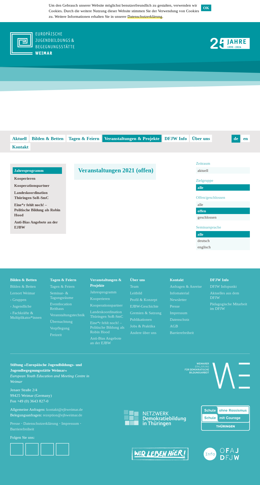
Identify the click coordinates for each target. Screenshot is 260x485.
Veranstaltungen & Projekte (131, 138)
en (245, 138)
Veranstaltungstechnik (67, 315)
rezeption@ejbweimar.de (62, 415)
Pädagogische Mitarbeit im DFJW (228, 306)
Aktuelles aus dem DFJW (224, 295)
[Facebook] (16, 449)
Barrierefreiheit (182, 333)
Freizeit (56, 335)
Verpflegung (60, 328)
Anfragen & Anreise (186, 286)
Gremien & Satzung (145, 313)
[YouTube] (47, 449)
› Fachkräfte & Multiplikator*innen (26, 315)
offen (202, 211)
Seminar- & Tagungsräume (61, 295)
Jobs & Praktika (142, 326)
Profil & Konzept (143, 300)
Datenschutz (179, 319)
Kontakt (20, 146)
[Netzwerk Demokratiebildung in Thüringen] (155, 418)
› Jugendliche (20, 306)
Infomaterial (179, 293)
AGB (174, 326)
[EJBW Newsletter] (62, 449)
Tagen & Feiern (84, 138)
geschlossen (207, 217)
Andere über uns (143, 333)
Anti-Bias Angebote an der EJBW (36, 224)
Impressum (178, 313)
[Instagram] (32, 449)
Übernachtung (61, 322)
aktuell (203, 171)
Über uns (201, 138)
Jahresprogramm (29, 171)
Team (134, 286)
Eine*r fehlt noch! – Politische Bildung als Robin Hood (37, 210)
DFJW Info (176, 138)
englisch (204, 247)
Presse (175, 306)
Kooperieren (24, 178)
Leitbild (136, 293)
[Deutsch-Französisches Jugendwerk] (227, 454)
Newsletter (178, 300)
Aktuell (19, 138)
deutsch (204, 241)
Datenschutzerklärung (144, 16)
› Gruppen (18, 300)
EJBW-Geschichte (144, 306)
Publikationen (141, 319)
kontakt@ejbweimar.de (64, 409)
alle (200, 188)
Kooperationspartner (32, 186)
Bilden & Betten (47, 138)
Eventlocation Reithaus (61, 306)
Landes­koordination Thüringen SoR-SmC (31, 195)
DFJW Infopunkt (223, 286)
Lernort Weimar (22, 293)
